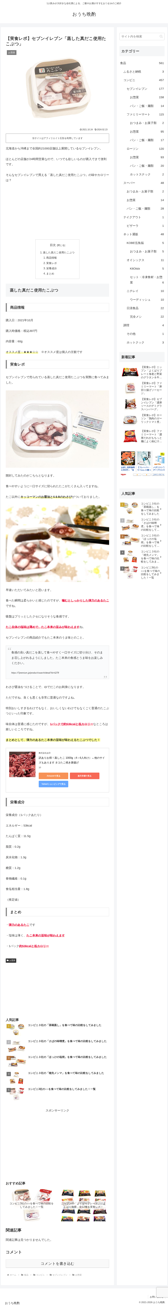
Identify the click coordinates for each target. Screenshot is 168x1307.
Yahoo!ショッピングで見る (54, 784)
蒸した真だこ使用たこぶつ (58, 252)
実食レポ (51, 263)
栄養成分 (51, 268)
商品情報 (51, 257)
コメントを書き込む (57, 1264)
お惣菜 (12, 960)
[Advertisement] (57, 211)
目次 (53, 245)
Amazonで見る (53, 776)
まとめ (50, 273)
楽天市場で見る (85, 776)
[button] (161, 36)
